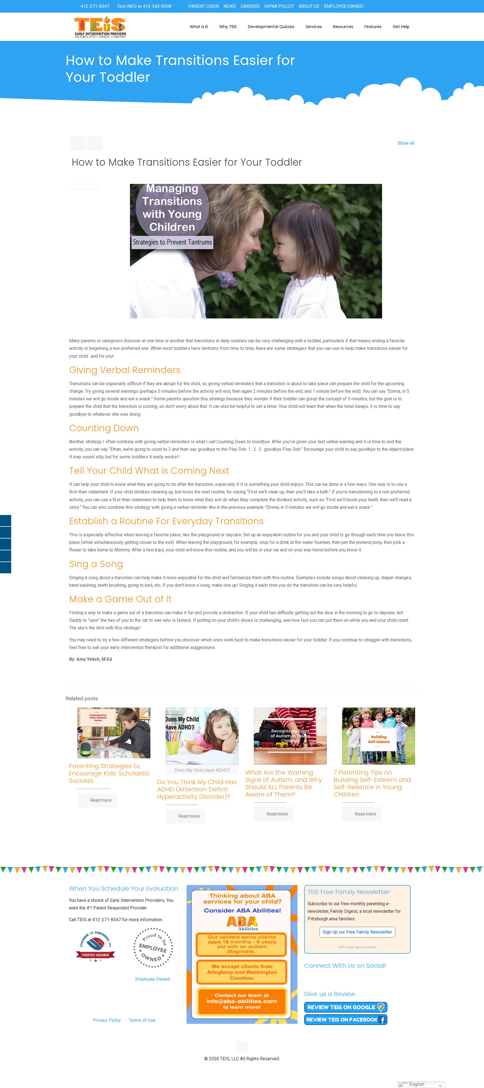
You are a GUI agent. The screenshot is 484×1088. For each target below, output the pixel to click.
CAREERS (250, 6)
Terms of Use (142, 1020)
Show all (406, 143)
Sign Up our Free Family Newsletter (357, 932)
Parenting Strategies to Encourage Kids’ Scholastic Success (109, 773)
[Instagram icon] (254, 1068)
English (416, 1084)
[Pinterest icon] (248, 1068)
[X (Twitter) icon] (236, 1068)
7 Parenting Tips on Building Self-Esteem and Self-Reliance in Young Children (372, 783)
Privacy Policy (107, 1020)
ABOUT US (309, 6)
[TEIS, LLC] (100, 27)
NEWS (230, 6)
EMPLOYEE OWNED (343, 6)
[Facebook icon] (230, 1068)
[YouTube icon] (242, 1068)
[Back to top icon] (242, 1047)
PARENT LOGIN (204, 6)
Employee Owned (152, 979)
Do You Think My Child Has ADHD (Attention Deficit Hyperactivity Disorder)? (197, 789)
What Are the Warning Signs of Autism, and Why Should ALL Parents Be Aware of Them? (283, 783)
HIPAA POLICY (279, 6)
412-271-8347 (94, 6)
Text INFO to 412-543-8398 (144, 6)
